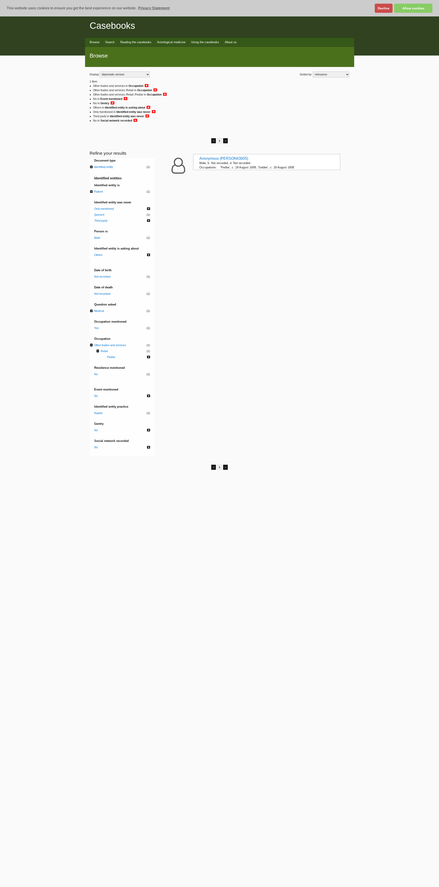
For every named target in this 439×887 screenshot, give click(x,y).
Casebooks (112, 26)
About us (231, 42)
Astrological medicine (171, 42)
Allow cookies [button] (413, 8)
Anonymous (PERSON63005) (223, 158)
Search (110, 42)
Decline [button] (383, 8)
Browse (94, 42)
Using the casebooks (205, 42)
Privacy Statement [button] (154, 8)
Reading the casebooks (135, 42)
